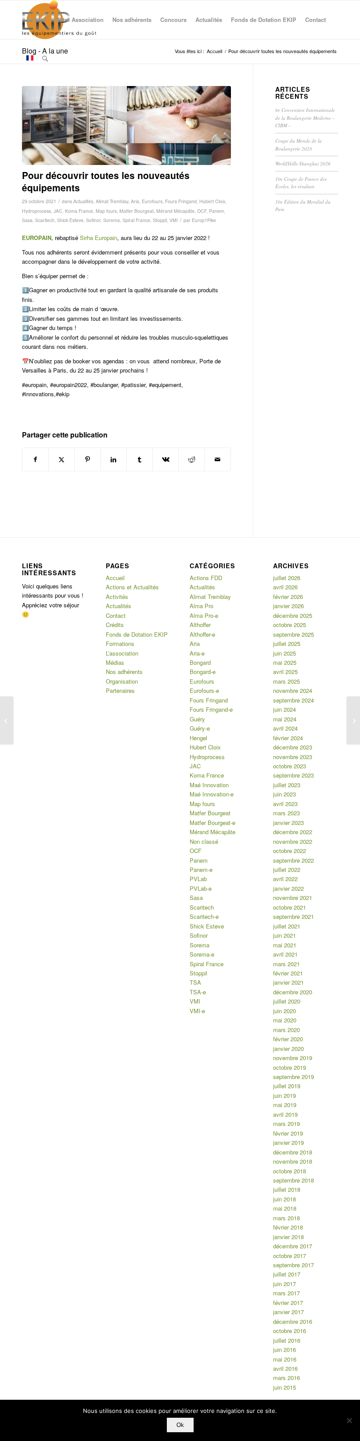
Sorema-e (202, 954)
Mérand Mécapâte (175, 211)
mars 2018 (286, 1218)
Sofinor (93, 220)
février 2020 (288, 1039)
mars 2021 (286, 964)
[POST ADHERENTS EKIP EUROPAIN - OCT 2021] (126, 125)
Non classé (204, 841)
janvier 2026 (288, 606)
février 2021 (288, 973)
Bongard (200, 662)
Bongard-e (203, 671)
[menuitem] (36, 19)
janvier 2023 (288, 822)
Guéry (197, 719)
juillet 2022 (286, 869)
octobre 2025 (289, 624)
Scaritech (44, 220)
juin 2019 (284, 1095)
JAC (58, 211)
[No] (349, 1420)
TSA (195, 982)
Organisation (122, 681)
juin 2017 (284, 1284)
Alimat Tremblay (112, 201)
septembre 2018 (293, 1180)
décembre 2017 (292, 1246)
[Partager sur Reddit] (191, 459)
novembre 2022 (292, 841)
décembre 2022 (292, 832)
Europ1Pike (204, 220)
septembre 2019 (293, 1076)
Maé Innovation (209, 785)
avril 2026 (285, 587)
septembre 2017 (293, 1265)
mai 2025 (284, 662)
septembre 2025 (293, 634)
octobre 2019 (289, 1067)
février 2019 (288, 1133)
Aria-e (197, 653)
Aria (135, 201)
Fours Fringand (181, 201)
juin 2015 (284, 1387)
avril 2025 (285, 671)
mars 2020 (286, 1029)
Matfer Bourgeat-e (212, 822)
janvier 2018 (288, 1237)
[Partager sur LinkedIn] (113, 459)
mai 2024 (284, 719)
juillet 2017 (286, 1274)
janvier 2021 (288, 982)
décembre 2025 (292, 615)
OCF (201, 211)
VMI (173, 220)
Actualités (83, 201)
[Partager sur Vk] (165, 459)
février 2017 (288, 1302)
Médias (115, 662)
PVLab (198, 879)
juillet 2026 (286, 578)
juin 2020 (284, 1011)
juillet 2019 (286, 1086)
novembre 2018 (292, 1161)
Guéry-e (200, 728)
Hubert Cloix (212, 201)
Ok (180, 1425)
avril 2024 (285, 728)
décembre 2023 (292, 747)
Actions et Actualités (132, 587)
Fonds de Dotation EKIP (137, 634)
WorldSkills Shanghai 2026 (303, 163)
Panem (216, 211)
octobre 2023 (289, 766)
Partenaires (120, 690)
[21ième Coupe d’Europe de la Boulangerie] (7, 720)
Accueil (115, 578)
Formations (120, 643)
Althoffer (200, 624)
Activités (117, 596)
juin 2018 (284, 1199)
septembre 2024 (293, 700)
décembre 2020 (292, 992)
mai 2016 (284, 1359)
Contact (116, 615)
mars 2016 (286, 1377)
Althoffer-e (202, 634)
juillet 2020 (286, 1001)
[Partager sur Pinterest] (87, 459)
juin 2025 (284, 653)
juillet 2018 (286, 1189)
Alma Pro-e (204, 615)
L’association (122, 653)
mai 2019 (284, 1104)
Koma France (79, 211)
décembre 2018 (292, 1152)
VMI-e (197, 1011)
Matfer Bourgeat (136, 211)
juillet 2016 (286, 1340)
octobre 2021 (289, 907)
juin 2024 (284, 709)
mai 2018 (284, 1208)
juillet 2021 (286, 926)
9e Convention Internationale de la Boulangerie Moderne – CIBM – (305, 118)
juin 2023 (284, 794)
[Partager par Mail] (217, 459)
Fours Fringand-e (211, 709)
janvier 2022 (288, 888)
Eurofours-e (204, 690)
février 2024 (288, 738)
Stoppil (160, 220)
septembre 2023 (293, 775)
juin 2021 (284, 935)
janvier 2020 (288, 1048)
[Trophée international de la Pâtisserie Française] (353, 720)
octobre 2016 (289, 1330)
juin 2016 (284, 1349)
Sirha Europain (98, 237)
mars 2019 (286, 1123)
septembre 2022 (293, 860)
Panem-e (201, 869)
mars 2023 (286, 813)
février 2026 (288, 596)
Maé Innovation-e (212, 794)
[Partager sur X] (61, 459)
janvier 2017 (288, 1312)
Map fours (106, 211)
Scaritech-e (204, 916)
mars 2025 (286, 681)
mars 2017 (286, 1293)
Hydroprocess (36, 211)
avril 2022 (285, 879)
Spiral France (136, 220)
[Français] (30, 58)
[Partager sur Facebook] (35, 459)
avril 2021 (285, 954)
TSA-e (198, 992)
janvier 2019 (288, 1142)
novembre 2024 (292, 690)
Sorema (111, 220)
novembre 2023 (292, 757)
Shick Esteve (70, 220)
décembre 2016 (292, 1321)
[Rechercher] (45, 58)
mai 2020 (284, 1020)
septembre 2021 (293, 916)
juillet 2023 (286, 785)
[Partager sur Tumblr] (139, 459)
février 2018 (288, 1227)
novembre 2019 (292, 1058)
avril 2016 (285, 1368)
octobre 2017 (289, 1255)
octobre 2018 (289, 1171)
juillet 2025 (286, 643)
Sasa (27, 220)
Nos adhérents (124, 671)
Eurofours (152, 201)
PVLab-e (201, 888)
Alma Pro (201, 606)
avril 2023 (285, 803)
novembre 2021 (292, 897)
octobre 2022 (289, 850)
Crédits (115, 624)
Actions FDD (206, 578)
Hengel (198, 738)
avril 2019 (285, 1114)
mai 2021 (284, 945)
